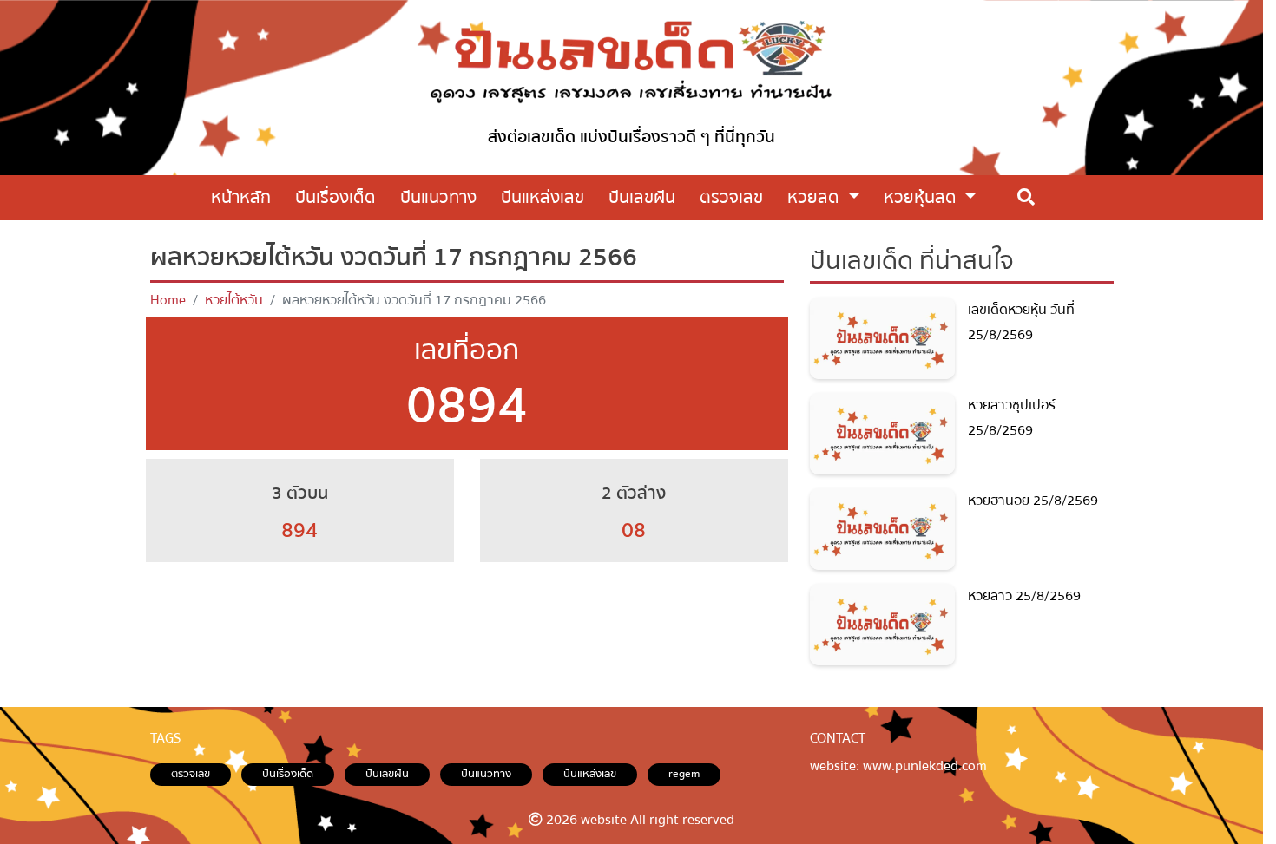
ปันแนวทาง (486, 773)
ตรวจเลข (190, 773)
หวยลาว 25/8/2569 (1024, 596)
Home (168, 300)
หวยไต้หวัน (234, 300)
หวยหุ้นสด (922, 197)
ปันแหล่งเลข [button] (542, 197)
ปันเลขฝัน (387, 773)
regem (684, 773)
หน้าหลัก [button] (241, 197)
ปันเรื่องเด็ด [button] (335, 197)
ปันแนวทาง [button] (438, 197)
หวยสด (815, 197)
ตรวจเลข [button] (731, 197)
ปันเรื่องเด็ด (287, 773)
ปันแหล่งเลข (589, 773)
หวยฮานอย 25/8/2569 (1033, 500)
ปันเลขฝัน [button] (641, 197)
